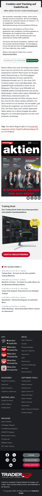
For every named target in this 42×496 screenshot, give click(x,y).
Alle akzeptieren (32, 60)
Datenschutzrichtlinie (10, 54)
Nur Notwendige (20, 60)
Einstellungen (8, 60)
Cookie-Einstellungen (30, 46)
